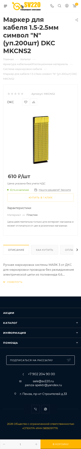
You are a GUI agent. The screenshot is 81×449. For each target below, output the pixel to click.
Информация (14, 332)
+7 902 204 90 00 (41, 374)
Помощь (10, 342)
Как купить (44, 249)
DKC (10, 102)
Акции (8, 312)
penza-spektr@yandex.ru (43, 385)
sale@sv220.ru (43, 381)
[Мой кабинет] (67, 6)
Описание (16, 249)
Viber (35, 409)
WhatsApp (45, 409)
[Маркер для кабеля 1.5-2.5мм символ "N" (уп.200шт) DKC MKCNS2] (40, 139)
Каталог (10, 322)
